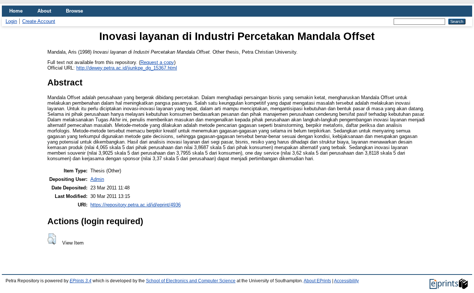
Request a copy (157, 62)
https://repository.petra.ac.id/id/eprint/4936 (135, 205)
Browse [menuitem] (74, 11)
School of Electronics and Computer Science (191, 281)
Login (11, 21)
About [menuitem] (44, 11)
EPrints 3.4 (80, 281)
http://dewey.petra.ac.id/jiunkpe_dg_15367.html (126, 68)
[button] (51, 239)
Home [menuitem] (16, 11)
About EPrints (317, 281)
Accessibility (346, 281)
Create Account (38, 21)
